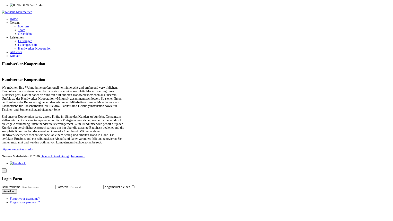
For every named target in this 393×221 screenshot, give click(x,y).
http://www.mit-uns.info (17, 149)
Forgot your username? (25, 198)
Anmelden (9, 191)
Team (21, 30)
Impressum (78, 156)
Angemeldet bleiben (117, 187)
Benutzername (11, 187)
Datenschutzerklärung (55, 156)
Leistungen (25, 41)
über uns (23, 26)
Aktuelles (16, 52)
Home (14, 19)
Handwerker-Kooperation (34, 48)
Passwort (62, 187)
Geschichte (25, 33)
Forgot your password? (25, 202)
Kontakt (15, 56)
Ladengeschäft (27, 44)
